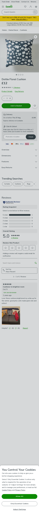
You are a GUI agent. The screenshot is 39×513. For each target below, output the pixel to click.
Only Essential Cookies (19, 504)
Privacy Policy (20, 490)
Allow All (19, 496)
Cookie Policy (7, 490)
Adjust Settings (19, 510)
